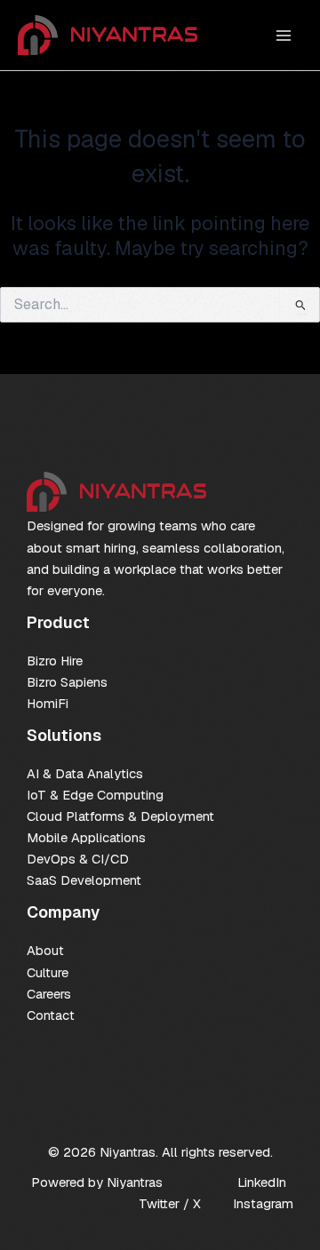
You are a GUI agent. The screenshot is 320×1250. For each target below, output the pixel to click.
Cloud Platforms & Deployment (120, 816)
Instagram (263, 1203)
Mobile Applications (86, 837)
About (45, 950)
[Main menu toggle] (283, 35)
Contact (51, 1015)
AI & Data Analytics (85, 773)
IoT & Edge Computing (95, 794)
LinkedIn (261, 1182)
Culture (47, 972)
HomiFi (47, 703)
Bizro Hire (55, 660)
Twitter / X (170, 1203)
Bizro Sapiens (67, 681)
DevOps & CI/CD (78, 858)
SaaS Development (84, 880)
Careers (49, 993)
